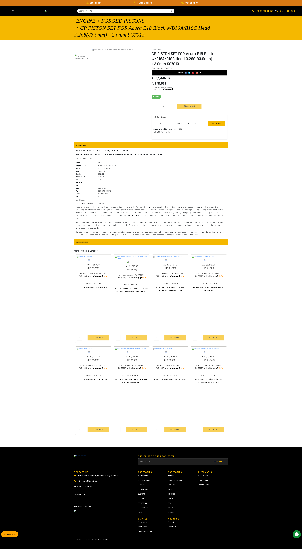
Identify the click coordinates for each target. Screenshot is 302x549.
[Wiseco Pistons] (132, 262)
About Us (171, 522)
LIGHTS (170, 498)
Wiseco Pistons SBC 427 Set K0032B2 (170, 379)
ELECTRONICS (143, 508)
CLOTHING (141, 494)
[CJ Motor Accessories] (50, 11)
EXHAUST (171, 475)
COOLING (141, 498)
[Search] (172, 11)
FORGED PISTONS (122, 21)
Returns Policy (203, 485)
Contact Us (172, 527)
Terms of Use (203, 475)
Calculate (217, 123)
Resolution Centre (145, 531)
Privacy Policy (203, 480)
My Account (142, 522)
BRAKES (141, 485)
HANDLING (171, 485)
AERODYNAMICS (144, 480)
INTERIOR (171, 494)
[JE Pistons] (93, 260)
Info (175, 89)
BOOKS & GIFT (143, 489)
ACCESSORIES (143, 475)
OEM (169, 503)
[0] (294, 11)
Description (81, 145)
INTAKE (170, 489)
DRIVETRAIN (142, 503)
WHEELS (171, 512)
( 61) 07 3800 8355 (264, 11)
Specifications (82, 242)
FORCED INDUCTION (175, 480)
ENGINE (85, 21)
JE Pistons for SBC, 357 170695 (93, 379)
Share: (181, 72)
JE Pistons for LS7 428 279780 (93, 287)
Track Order (142, 527)
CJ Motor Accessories (99, 539)
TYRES (170, 508)
